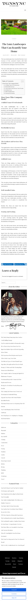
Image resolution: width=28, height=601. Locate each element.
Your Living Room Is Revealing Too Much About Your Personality (12, 495)
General (3, 458)
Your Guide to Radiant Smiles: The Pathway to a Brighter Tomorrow (12, 501)
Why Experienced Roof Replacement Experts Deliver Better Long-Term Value (11, 357)
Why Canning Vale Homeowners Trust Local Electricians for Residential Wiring (11, 393)
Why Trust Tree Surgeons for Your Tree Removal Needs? (12, 541)
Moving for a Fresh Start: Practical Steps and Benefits (11, 387)
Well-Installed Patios (9, 91)
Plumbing (3, 470)
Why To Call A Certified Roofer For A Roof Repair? (13, 545)
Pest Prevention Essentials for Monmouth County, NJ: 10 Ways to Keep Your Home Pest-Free (12, 345)
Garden (14, 38)
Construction (4, 442)
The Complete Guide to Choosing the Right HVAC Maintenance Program (12, 375)
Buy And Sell (4, 436)
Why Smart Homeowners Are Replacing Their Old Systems (12, 405)
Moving (3, 467)
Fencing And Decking (9, 93)
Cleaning (3, 439)
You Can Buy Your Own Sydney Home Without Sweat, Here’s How (11, 510)
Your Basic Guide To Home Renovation (10, 506)
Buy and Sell (8, 564)
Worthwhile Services (9, 86)
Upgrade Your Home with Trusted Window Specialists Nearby (11, 399)
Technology (4, 476)
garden (3, 135)
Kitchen (3, 464)
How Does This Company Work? (11, 83)
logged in (10, 276)
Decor (2, 445)
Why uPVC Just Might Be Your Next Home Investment (10, 535)
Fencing (3, 448)
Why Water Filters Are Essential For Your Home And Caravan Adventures (12, 529)
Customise (14, 593)
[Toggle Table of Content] (21, 81)
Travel (2, 479)
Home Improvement (6, 461)
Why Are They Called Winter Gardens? (21, 264)
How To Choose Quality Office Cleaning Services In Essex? (9, 264)
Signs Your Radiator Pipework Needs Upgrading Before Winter (12, 351)
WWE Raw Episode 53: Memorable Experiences (12, 515)
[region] (14, 588)
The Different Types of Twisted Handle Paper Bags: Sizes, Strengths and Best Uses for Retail (12, 363)
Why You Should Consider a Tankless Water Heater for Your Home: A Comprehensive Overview (13, 523)
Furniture (3, 451)
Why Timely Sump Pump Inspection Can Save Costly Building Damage (11, 339)
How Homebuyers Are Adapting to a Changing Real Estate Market (12, 417)
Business (3, 433)
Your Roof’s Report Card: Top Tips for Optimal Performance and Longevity (12, 489)
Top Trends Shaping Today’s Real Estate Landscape (10, 411)
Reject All (14, 597)
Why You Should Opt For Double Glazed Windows (12, 518)
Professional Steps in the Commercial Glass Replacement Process (11, 381)
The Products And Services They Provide (14, 88)
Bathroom (3, 427)
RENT (2, 473)
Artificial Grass (8, 90)
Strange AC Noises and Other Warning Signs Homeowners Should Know (11, 369)
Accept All (14, 589)
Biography (3, 430)
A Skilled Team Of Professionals (12, 85)
